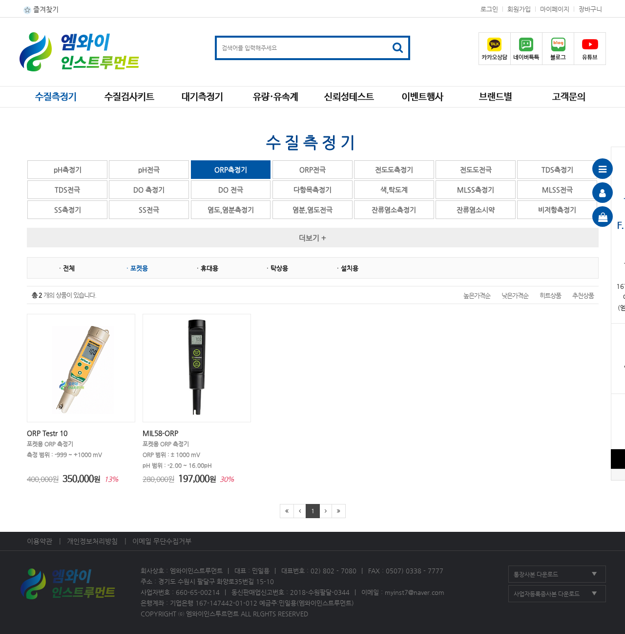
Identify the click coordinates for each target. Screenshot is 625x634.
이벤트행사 (422, 97)
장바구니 (590, 9)
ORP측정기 (230, 170)
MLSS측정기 (475, 190)
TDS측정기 (557, 170)
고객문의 (568, 97)
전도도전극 (476, 170)
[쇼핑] (602, 216)
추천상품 (583, 295)
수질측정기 (56, 97)
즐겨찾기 (45, 9)
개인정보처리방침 (92, 541)
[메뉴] (602, 168)
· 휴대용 (207, 268)
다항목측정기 (312, 190)
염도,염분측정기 (231, 210)
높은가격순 (476, 295)
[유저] (602, 192)
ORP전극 (312, 170)
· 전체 (67, 268)
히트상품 (550, 295)
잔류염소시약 (476, 210)
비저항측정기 (557, 210)
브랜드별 (495, 97)
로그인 (489, 9)
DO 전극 (230, 190)
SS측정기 (67, 210)
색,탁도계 (394, 190)
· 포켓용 (137, 268)
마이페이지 (554, 9)
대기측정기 (202, 97)
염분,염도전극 (312, 210)
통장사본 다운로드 (536, 574)
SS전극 (149, 210)
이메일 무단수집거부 (161, 541)
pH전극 (149, 170)
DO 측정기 (149, 190)
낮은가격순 (514, 295)
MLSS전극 (557, 190)
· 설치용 (347, 268)
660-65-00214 (198, 592)
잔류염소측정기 (394, 210)
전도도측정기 (394, 170)
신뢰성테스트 (349, 97)
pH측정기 (68, 170)
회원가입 (519, 9)
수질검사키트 (129, 97)
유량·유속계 (275, 97)
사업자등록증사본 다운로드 (547, 593)
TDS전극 (67, 190)
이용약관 (39, 541)
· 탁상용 (277, 268)
